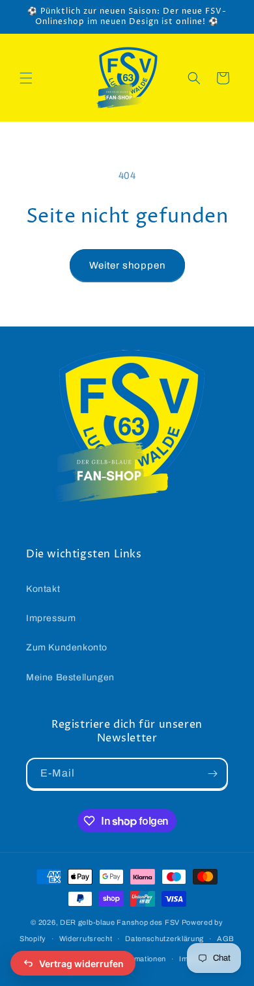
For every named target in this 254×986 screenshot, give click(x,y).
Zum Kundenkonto (66, 647)
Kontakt (43, 589)
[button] (26, 78)
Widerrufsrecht (86, 938)
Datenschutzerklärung (164, 938)
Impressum (51, 618)
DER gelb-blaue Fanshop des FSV (120, 922)
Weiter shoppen (127, 265)
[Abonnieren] (212, 774)
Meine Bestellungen (70, 677)
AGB (225, 938)
